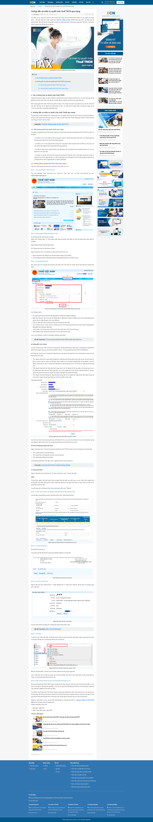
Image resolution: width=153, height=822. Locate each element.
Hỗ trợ (81, 2)
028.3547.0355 (53, 812)
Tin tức (67, 2)
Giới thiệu (42, 2)
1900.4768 (112, 3)
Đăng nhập (120, 2)
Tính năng (50, 2)
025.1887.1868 (92, 812)
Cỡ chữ (86, 14)
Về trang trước (36, 754)
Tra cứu (88, 2)
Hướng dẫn (59, 2)
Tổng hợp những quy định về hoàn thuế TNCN (54, 124)
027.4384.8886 (72, 815)
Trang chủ (32, 6)
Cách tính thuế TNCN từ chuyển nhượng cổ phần (55, 465)
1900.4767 (112, 1)
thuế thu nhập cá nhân (63, 20)
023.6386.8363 (112, 815)
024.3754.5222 (34, 801)
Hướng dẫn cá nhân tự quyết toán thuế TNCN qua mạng (59, 6)
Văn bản (74, 2)
